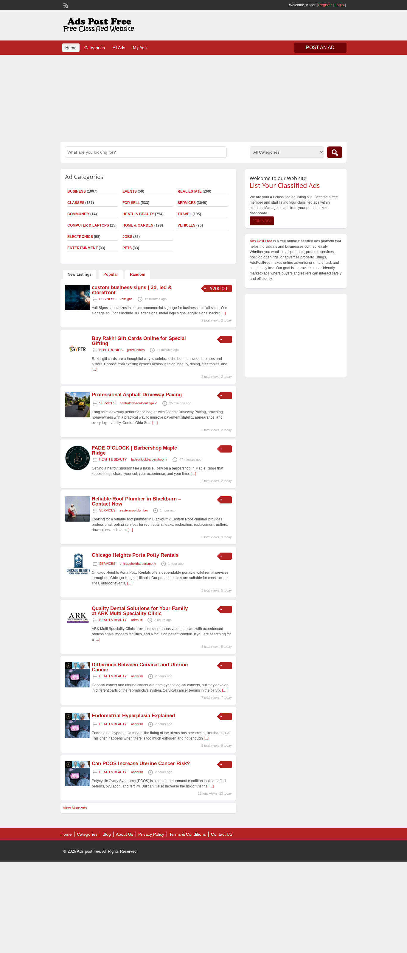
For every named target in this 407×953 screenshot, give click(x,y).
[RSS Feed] (65, 4)
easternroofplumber (134, 510)
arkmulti (136, 620)
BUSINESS (76, 191)
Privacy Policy (151, 834)
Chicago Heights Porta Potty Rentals (135, 555)
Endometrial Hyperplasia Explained (133, 715)
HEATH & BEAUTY (138, 214)
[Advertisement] (203, 97)
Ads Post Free (261, 241)
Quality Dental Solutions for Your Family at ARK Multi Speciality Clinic (140, 611)
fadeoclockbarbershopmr (149, 459)
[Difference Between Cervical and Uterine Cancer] (77, 686)
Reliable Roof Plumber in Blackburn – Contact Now (136, 501)
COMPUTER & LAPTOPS (88, 225)
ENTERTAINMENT (82, 248)
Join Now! (262, 221)
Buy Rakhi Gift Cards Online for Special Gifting (139, 341)
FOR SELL (131, 203)
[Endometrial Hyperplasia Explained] (77, 737)
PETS (127, 248)
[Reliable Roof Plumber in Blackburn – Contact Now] (77, 520)
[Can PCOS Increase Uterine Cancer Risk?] (77, 785)
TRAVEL (185, 214)
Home (71, 47)
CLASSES (75, 203)
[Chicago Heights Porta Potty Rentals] (77, 577)
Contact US (221, 834)
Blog (106, 834)
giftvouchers (136, 350)
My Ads (140, 47)
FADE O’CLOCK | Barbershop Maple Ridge (134, 450)
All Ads (119, 47)
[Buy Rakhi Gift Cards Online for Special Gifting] (77, 360)
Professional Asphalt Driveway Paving (137, 394)
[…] (223, 313)
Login (339, 5)
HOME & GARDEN (137, 225)
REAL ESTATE (190, 191)
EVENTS (129, 191)
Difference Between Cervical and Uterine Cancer (140, 667)
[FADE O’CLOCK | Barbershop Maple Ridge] (77, 469)
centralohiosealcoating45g (138, 403)
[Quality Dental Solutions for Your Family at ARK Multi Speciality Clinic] (77, 630)
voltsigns (126, 299)
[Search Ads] (334, 152)
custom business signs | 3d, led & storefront (132, 290)
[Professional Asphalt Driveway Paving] (77, 416)
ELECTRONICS (80, 237)
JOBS (127, 237)
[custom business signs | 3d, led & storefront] (77, 309)
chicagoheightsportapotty (138, 563)
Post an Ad (320, 47)
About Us (124, 834)
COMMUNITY (78, 214)
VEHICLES (186, 225)
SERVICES (187, 203)
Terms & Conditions (187, 834)
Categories (94, 47)
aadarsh (137, 676)
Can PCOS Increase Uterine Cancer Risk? (141, 763)
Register (325, 5)
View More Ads (75, 808)
